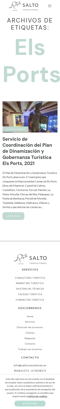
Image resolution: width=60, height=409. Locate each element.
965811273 (21, 370)
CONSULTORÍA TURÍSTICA (30, 278)
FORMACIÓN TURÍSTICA (30, 299)
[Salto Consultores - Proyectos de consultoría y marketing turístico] (25, 6)
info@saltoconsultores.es (30, 365)
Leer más (13, 216)
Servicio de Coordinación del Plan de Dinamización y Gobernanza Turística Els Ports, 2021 (27, 151)
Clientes (30, 332)
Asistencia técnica (15, 129)
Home (30, 316)
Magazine (30, 338)
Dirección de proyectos (30, 327)
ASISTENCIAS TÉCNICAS (30, 288)
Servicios (30, 321)
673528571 (38, 370)
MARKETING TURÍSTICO (30, 283)
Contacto (30, 343)
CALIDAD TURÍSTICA (30, 294)
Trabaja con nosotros (30, 349)
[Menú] (50, 6)
